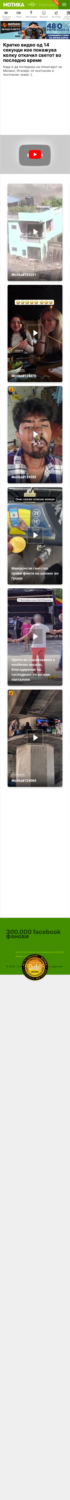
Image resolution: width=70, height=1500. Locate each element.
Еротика (56, 16)
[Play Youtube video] (35, 154)
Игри (18, 16)
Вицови (44, 16)
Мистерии (31, 16)
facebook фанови (33, 934)
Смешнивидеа (6, 17)
